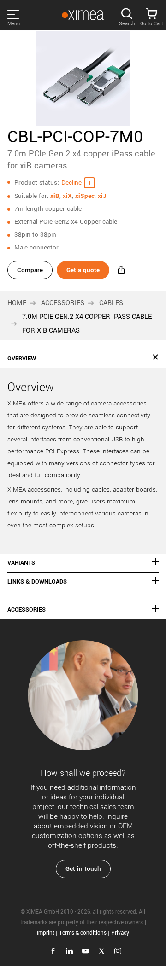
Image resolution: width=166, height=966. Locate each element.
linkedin (69, 951)
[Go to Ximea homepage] (82, 15)
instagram (117, 951)
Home (16, 303)
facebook (53, 951)
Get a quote (83, 270)
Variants (21, 563)
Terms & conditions (83, 933)
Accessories (62, 303)
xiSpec (85, 195)
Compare (30, 270)
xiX (67, 195)
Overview (21, 358)
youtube (85, 951)
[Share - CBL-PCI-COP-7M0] (121, 270)
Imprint (45, 933)
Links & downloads (37, 582)
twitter (101, 951)
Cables (111, 303)
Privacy (120, 933)
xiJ (102, 195)
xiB (54, 195)
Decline (71, 182)
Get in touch (83, 868)
